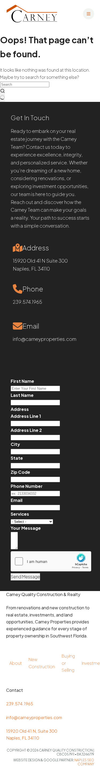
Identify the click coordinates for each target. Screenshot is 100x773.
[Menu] (88, 13)
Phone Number (27, 486)
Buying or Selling (68, 663)
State (17, 458)
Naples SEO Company (84, 762)
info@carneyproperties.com (44, 339)
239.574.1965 (27, 302)
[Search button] (2, 95)
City (15, 444)
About (15, 663)
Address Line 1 (26, 416)
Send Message (25, 576)
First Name (22, 381)
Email (16, 500)
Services (20, 514)
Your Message (26, 528)
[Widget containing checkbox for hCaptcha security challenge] (51, 561)
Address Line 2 (26, 430)
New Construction (42, 663)
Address (20, 409)
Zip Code (20, 472)
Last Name (22, 395)
